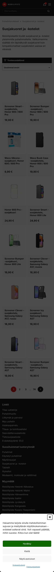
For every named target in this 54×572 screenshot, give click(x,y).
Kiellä (27, 551)
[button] (49, 517)
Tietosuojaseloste (33, 567)
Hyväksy (27, 543)
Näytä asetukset (27, 559)
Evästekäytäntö (19, 565)
